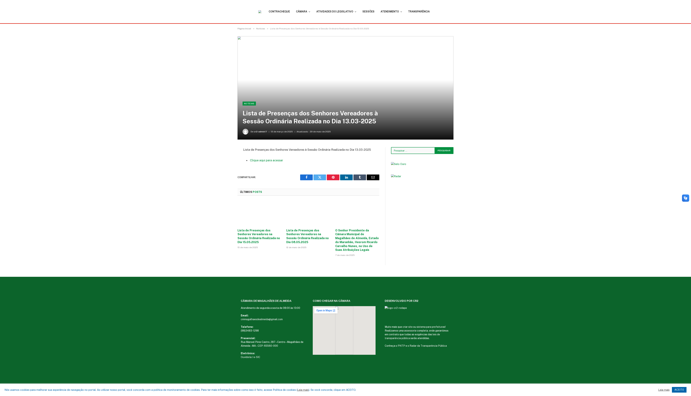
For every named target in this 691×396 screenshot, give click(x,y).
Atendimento (390, 11)
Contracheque (279, 11)
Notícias (249, 103)
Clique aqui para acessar (266, 160)
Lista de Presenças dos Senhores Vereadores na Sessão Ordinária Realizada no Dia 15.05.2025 (259, 236)
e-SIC (257, 357)
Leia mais (303, 389)
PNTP (401, 345)
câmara (301, 11)
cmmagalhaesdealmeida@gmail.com (262, 319)
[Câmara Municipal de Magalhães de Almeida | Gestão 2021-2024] (262, 11)
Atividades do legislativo (334, 11)
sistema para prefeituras (431, 326)
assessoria (410, 330)
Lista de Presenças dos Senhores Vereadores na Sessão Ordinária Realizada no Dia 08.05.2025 (307, 236)
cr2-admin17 (260, 131)
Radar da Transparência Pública (428, 345)
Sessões (368, 11)
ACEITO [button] (679, 389)
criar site (408, 326)
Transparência (419, 11)
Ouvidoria (246, 357)
